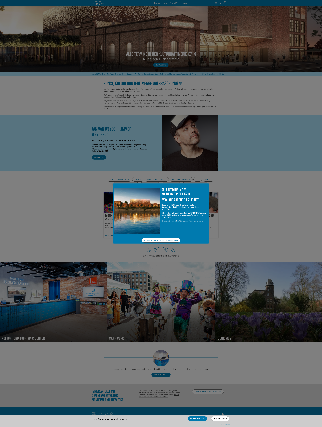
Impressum (225, 424)
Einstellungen (220, 418)
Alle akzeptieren (197, 418)
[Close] (207, 185)
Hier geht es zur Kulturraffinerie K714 (161, 240)
